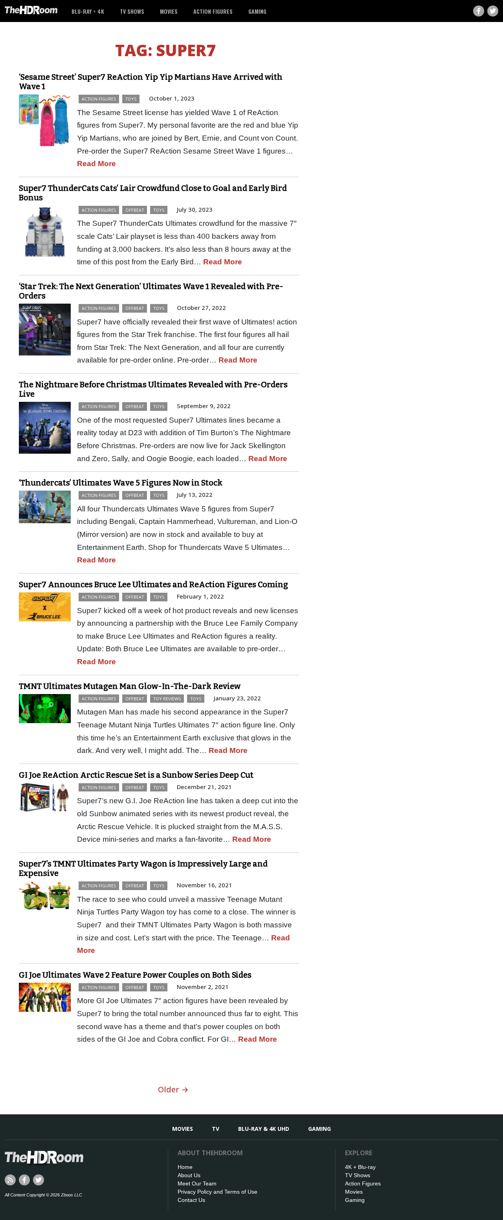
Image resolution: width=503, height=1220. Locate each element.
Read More (96, 163)
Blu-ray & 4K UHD (263, 1128)
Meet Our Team (197, 1183)
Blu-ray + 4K (88, 11)
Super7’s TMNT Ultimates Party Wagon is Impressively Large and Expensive (143, 868)
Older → (173, 1089)
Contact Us (191, 1200)
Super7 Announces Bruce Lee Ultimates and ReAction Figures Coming (153, 584)
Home (185, 1167)
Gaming (257, 11)
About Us (189, 1175)
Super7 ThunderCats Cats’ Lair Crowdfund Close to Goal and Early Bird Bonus (153, 192)
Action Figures (213, 11)
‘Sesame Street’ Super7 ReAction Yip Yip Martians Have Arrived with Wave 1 (151, 81)
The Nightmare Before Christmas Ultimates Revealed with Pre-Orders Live (153, 389)
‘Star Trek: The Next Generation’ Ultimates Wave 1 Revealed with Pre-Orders (151, 291)
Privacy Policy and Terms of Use (217, 1192)
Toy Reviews (167, 699)
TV (215, 1128)
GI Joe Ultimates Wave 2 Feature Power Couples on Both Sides (135, 975)
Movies (169, 11)
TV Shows (132, 11)
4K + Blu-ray (360, 1167)
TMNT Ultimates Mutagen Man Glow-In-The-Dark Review (129, 686)
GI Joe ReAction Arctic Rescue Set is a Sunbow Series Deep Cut (136, 775)
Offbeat (134, 210)
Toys (130, 99)
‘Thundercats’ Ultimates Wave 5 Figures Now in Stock (120, 482)
